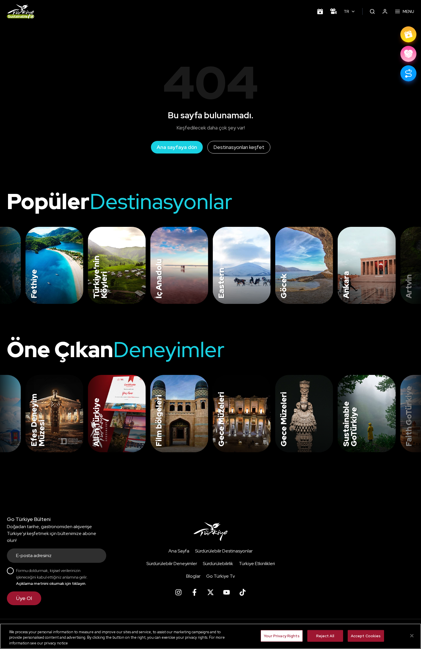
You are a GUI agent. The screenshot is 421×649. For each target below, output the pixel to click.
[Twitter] (210, 592)
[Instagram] (178, 592)
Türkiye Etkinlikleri (257, 563)
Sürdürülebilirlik (218, 563)
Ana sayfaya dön (177, 147)
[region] (210, 636)
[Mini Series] (333, 11)
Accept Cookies (366, 635)
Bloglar (193, 576)
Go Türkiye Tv (220, 576)
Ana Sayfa (178, 551)
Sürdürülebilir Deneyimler (171, 563)
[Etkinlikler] (320, 11)
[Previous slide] (11, 265)
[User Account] (385, 11)
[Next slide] (407, 265)
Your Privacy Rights (281, 635)
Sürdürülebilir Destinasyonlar (224, 551)
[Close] (412, 635)
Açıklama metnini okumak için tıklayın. (51, 583)
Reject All (325, 635)
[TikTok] (242, 592)
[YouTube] (226, 592)
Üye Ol (24, 598)
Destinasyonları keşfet (238, 147)
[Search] (372, 11)
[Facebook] (194, 592)
